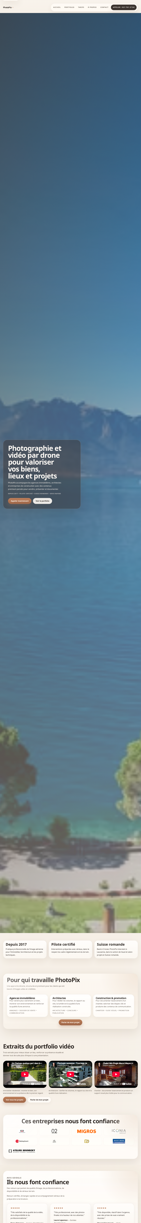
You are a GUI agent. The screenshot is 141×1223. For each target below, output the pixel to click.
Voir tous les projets (14, 1100)
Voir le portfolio (42, 501)
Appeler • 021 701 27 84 (124, 7)
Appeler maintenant (20, 501)
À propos (92, 7)
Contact (104, 7)
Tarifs (81, 7)
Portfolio (69, 7)
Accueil (57, 7)
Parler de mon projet (70, 1022)
